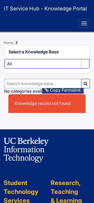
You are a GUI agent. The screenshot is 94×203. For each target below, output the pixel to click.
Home (9, 42)
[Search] (85, 83)
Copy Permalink (65, 90)
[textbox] (42, 83)
